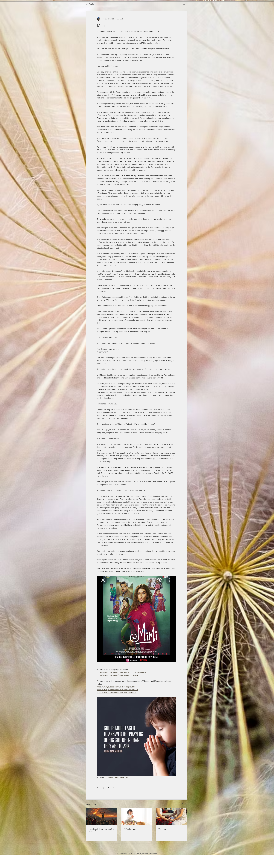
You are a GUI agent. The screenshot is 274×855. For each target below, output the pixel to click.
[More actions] (174, 19)
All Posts (90, 4)
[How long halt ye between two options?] (101, 816)
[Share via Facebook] (98, 788)
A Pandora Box (130, 829)
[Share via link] (114, 788)
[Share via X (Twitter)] (103, 788)
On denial (162, 829)
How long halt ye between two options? (101, 830)
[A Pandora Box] (136, 816)
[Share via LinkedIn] (108, 788)
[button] (184, 4)
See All (184, 804)
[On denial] (171, 816)
